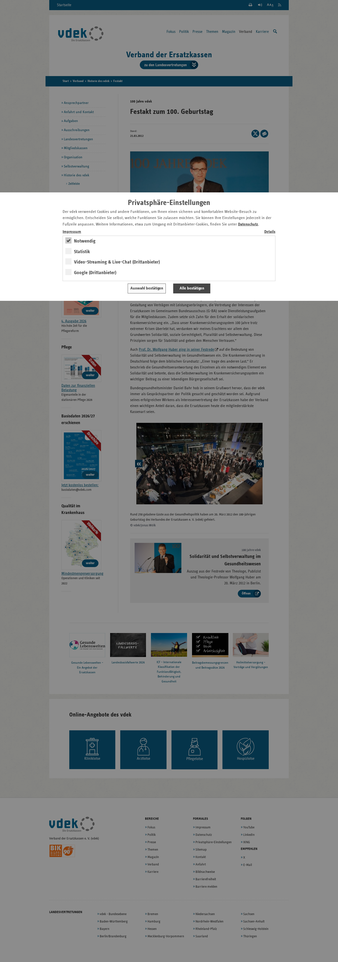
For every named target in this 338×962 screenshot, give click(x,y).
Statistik (82, 251)
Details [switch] (269, 232)
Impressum (72, 232)
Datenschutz (248, 224)
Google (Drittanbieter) (95, 272)
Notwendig (85, 241)
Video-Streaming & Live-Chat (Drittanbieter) (117, 262)
